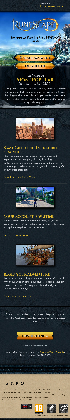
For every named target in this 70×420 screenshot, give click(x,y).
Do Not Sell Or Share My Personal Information (21, 400)
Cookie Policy (26, 397)
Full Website (50, 5)
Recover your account (16, 235)
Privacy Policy (59, 395)
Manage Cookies (41, 397)
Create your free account (18, 296)
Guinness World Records (52, 352)
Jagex (13, 383)
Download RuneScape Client (20, 177)
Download (35, 66)
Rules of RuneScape (10, 397)
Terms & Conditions (40, 395)
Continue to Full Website (35, 346)
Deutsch (31, 406)
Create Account (35, 58)
